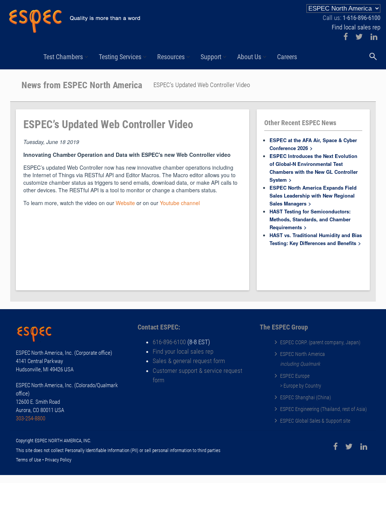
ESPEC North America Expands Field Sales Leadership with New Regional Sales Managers (313, 195)
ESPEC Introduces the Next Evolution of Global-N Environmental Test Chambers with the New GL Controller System (314, 167)
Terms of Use (28, 460)
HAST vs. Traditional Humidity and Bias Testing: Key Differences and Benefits (316, 239)
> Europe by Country (300, 386)
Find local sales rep (356, 27)
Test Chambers (63, 57)
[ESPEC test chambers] (38, 335)
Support (211, 57)
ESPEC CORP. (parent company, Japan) (320, 342)
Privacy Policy (58, 460)
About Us (249, 57)
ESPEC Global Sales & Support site (315, 421)
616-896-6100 (169, 342)
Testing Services (120, 57)
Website (125, 203)
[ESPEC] (74, 18)
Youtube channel (180, 203)
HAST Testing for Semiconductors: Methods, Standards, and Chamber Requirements (310, 219)
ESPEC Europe (294, 376)
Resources (171, 57)
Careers (287, 57)
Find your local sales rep (183, 351)
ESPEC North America (302, 354)
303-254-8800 (30, 418)
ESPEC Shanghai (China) (305, 397)
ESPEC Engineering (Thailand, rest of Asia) (323, 409)
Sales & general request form (189, 361)
